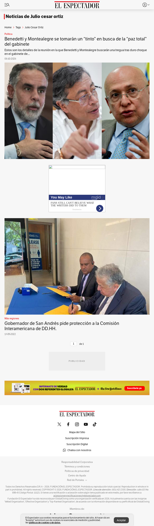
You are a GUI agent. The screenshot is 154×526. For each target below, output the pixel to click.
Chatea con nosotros (79, 450)
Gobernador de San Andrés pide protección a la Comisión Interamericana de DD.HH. (62, 325)
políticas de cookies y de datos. (45, 522)
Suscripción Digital (77, 444)
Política (8, 34)
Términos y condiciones (77, 466)
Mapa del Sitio (77, 432)
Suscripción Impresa (77, 438)
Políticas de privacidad (77, 471)
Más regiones (12, 318)
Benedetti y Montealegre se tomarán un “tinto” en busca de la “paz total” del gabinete (76, 41)
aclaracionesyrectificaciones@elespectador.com (77, 495)
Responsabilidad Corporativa (77, 462)
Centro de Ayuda (77, 475)
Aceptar (121, 520)
